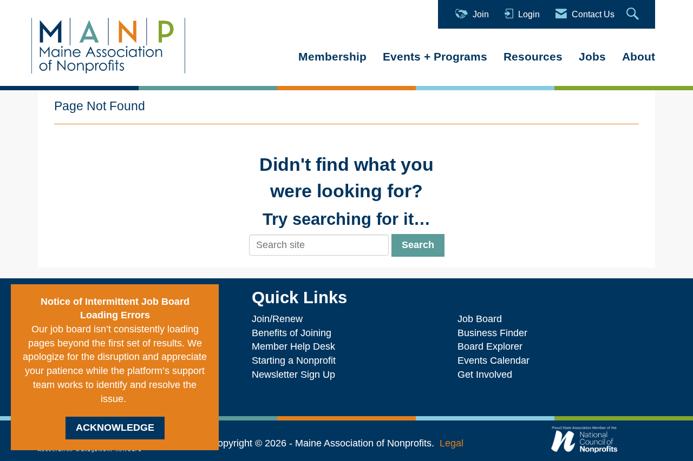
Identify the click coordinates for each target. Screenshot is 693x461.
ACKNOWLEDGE (115, 427)
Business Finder (495, 333)
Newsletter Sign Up (293, 374)
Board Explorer (489, 346)
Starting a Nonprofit (294, 360)
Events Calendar (493, 360)
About (638, 56)
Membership (332, 56)
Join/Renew (277, 318)
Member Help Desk (293, 346)
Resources (533, 56)
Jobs (592, 56)
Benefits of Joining (291, 333)
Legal (451, 443)
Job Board (482, 318)
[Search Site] (634, 14)
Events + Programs (435, 56)
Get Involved (484, 374)
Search (418, 244)
